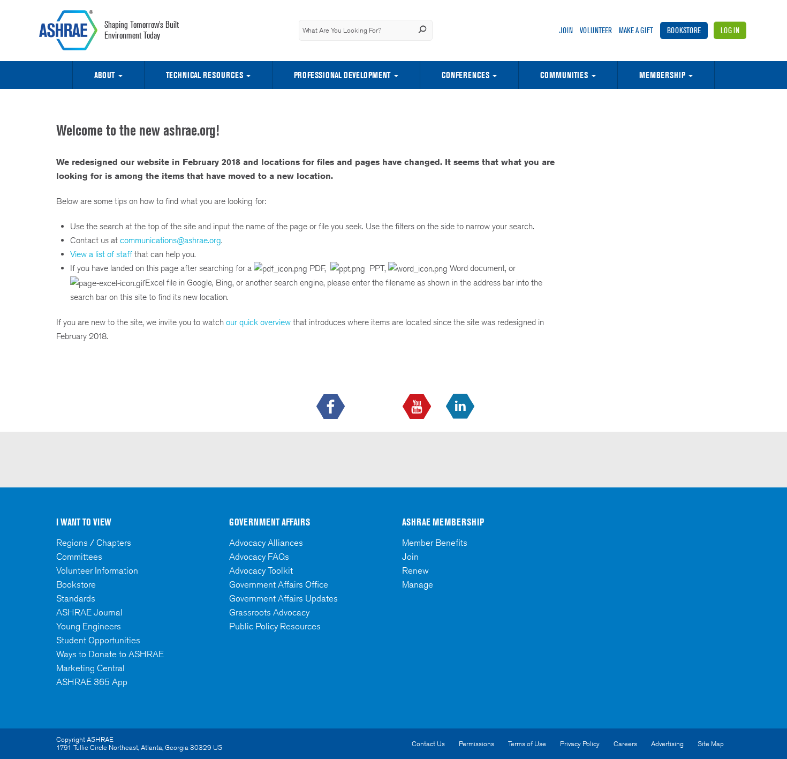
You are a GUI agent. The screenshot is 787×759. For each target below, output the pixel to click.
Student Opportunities (98, 640)
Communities (564, 75)
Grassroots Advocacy (269, 612)
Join (566, 30)
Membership (662, 75)
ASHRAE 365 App (91, 682)
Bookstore (684, 30)
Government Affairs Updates (283, 598)
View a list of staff (102, 254)
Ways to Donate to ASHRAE (110, 654)
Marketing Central (90, 668)
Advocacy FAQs (259, 556)
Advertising (667, 743)
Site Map (711, 743)
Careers (625, 743)
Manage (417, 584)
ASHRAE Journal (89, 612)
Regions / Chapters (93, 542)
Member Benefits (434, 542)
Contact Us (428, 743)
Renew (415, 570)
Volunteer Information (97, 570)
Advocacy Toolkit (261, 570)
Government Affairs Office (278, 584)
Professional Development (342, 75)
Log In (730, 30)
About (104, 75)
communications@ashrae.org (170, 240)
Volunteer (596, 30)
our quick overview (258, 322)
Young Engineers (88, 626)
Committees (79, 556)
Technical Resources (204, 75)
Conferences (465, 75)
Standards (75, 598)
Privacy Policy (580, 743)
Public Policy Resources (275, 626)
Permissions (476, 743)
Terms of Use (527, 743)
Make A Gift (636, 30)
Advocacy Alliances (266, 542)
